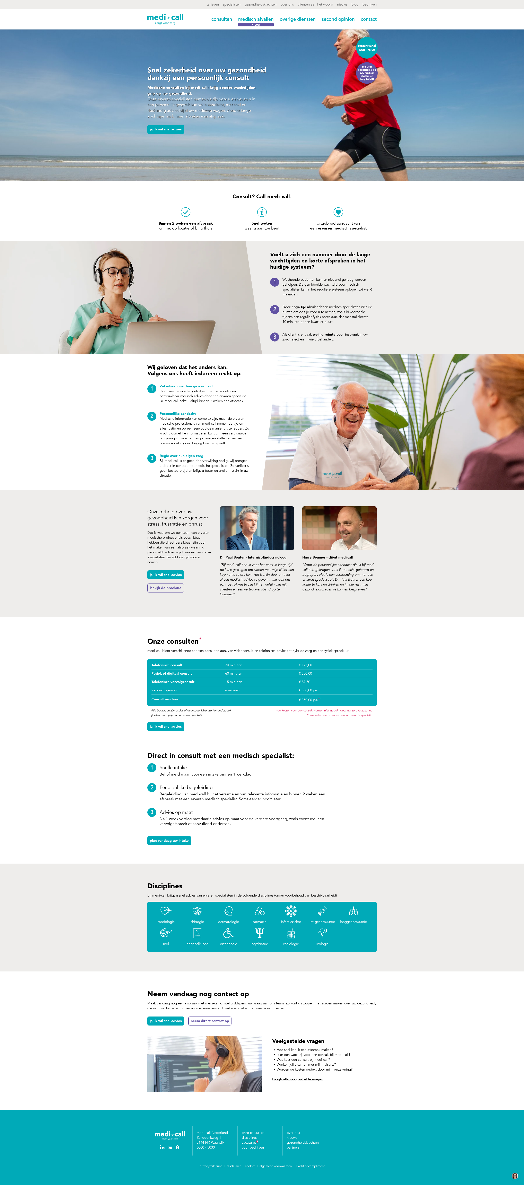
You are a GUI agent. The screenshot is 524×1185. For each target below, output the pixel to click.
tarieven (213, 4)
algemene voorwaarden (276, 1166)
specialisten (232, 4)
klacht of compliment (310, 1166)
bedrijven (370, 4)
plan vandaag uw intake (169, 840)
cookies (250, 1166)
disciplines (249, 1137)
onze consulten (253, 1132)
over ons (287, 4)
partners (293, 1147)
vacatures (249, 1142)
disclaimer (234, 1166)
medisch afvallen (256, 19)
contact (369, 19)
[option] (253, 553)
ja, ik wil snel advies (166, 129)
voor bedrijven (253, 1147)
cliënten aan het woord (315, 4)
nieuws (342, 4)
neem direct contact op (210, 1021)
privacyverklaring (211, 1166)
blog (354, 4)
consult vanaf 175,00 (367, 48)
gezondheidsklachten (261, 4)
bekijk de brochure (165, 588)
